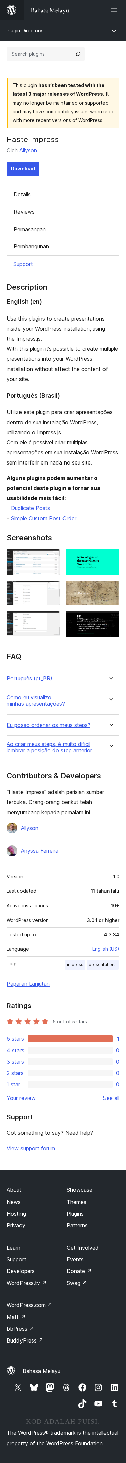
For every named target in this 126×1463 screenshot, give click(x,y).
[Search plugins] (78, 54)
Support (23, 264)
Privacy (16, 1225)
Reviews (24, 211)
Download (23, 169)
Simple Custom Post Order (43, 518)
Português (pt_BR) (29, 678)
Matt (16, 1317)
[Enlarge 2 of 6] (51, 589)
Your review (21, 1097)
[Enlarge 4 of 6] (110, 558)
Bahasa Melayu (41, 1371)
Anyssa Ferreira (39, 850)
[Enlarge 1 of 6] (51, 558)
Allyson (28, 150)
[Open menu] (115, 10)
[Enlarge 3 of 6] (51, 620)
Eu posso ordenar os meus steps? (48, 725)
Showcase (79, 1189)
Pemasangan (30, 229)
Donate (79, 1271)
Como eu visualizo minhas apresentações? (36, 700)
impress (75, 964)
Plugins (75, 1213)
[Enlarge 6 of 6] (110, 620)
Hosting (16, 1213)
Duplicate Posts (30, 508)
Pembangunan (31, 246)
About (14, 1189)
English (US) (105, 949)
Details (22, 194)
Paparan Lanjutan (28, 983)
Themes (76, 1202)
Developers (21, 1271)
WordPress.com (29, 1305)
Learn (13, 1247)
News (14, 1202)
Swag (77, 1283)
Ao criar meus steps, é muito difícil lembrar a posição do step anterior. (50, 747)
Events (75, 1259)
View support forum (31, 1148)
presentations (103, 964)
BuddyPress (25, 1340)
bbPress (20, 1328)
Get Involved (83, 1247)
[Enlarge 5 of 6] (110, 589)
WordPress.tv (27, 1283)
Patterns (77, 1225)
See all (111, 1097)
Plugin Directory (24, 30)
